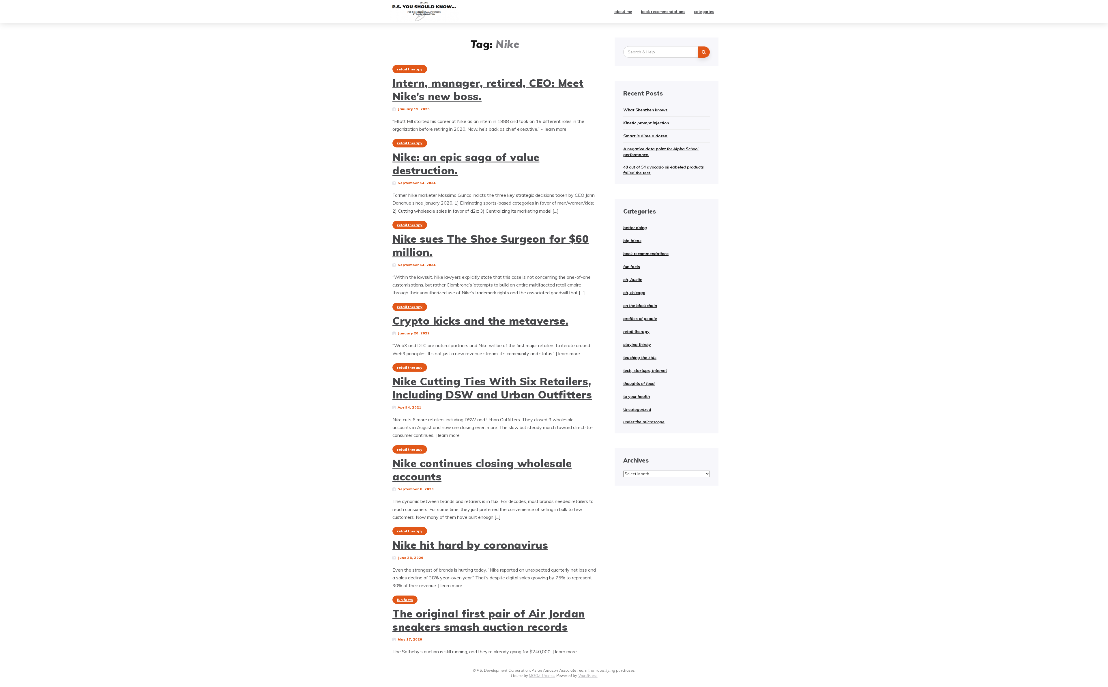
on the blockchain (640, 305)
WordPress (588, 675)
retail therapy (409, 69)
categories (704, 11)
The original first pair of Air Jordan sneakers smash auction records (488, 620)
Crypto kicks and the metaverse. (480, 320)
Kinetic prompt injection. (646, 123)
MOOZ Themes (542, 675)
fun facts (405, 600)
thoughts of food (639, 383)
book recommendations (663, 11)
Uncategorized (637, 409)
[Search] (704, 52)
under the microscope (644, 421)
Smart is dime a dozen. (645, 135)
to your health (636, 396)
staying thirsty (637, 344)
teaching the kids (639, 357)
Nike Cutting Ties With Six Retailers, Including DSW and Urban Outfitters (492, 388)
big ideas (632, 240)
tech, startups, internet (645, 370)
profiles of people (640, 318)
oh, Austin (632, 279)
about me (623, 11)
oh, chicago (634, 292)
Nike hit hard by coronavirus (470, 544)
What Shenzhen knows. (646, 110)
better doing (635, 227)
